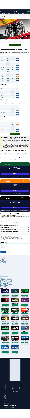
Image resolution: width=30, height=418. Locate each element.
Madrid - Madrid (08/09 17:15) (4, 286)
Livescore (20, 389)
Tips (14, 13)
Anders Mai (4, 138)
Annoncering (5, 397)
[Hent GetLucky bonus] (25, 328)
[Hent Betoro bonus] (5, 300)
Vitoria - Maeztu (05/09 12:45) (4, 283)
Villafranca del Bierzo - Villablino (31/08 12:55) (6, 279)
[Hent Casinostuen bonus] (25, 318)
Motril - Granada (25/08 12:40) (4, 274)
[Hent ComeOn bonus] (5, 328)
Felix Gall (1, 71)
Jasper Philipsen (2, 93)
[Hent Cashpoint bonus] (5, 318)
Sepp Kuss (2, 80)
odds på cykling (14, 159)
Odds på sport (5, 387)
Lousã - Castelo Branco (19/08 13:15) (4, 267)
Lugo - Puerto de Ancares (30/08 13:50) (5, 278)
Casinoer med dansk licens (15, 391)
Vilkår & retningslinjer (6, 398)
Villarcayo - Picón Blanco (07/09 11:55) (5, 285)
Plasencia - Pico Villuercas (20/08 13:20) (5, 268)
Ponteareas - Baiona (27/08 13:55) (4, 275)
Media (27, 13)
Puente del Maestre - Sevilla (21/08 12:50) (5, 269)
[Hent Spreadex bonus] (15, 338)
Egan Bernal (2, 69)
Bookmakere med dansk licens (14, 390)
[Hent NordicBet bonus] (5, 347)
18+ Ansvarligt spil (12, 407)
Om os (4, 396)
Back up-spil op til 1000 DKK (15, 202)
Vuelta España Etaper (3, 264)
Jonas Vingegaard (23, 52)
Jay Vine (1, 131)
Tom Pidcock (2, 97)
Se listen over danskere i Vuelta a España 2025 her (13, 222)
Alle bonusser (3, 355)
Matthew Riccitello (3, 112)
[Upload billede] (8, 252)
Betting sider (13, 386)
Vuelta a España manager (3, 262)
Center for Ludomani (6, 391)
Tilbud (12, 392)
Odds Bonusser (13, 387)
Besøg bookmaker (5, 295)
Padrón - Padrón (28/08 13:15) (4, 276)
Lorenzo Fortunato (2, 127)
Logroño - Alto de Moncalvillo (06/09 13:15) (5, 284)
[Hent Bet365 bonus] (15, 300)
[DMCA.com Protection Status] (7, 405)
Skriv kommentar (3, 251)
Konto (28, 11)
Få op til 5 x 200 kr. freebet (14, 185)
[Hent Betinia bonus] (15, 291)
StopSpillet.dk (24, 39)
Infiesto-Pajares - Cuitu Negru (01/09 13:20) (5, 280)
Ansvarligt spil (21, 391)
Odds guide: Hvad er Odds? (22, 390)
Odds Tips (5, 386)
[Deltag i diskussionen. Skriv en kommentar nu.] (15, 249)
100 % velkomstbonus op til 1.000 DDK (15, 168)
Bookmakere (3, 13)
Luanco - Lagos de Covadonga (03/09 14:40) (5, 281)
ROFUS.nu (15, 39)
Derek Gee (2, 65)
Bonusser (9, 13)
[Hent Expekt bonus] (15, 328)
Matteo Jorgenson (2, 74)
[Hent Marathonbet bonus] (25, 338)
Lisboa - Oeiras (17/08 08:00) (4, 265)
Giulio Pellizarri (2, 76)
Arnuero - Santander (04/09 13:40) (4, 282)
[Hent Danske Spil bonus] (15, 347)
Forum (23, 13)
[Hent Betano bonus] (25, 310)
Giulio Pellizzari (2, 110)
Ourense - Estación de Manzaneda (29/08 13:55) (6, 277)
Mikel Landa (2, 78)
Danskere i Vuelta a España (3, 260)
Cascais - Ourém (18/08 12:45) (4, 266)
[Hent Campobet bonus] (25, 291)
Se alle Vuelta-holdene (3, 261)
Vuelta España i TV (2, 259)
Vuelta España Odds (2, 258)
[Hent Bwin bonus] (15, 318)
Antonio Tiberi (2, 67)
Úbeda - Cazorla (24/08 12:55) (4, 273)
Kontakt (5, 395)
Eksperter (5, 389)
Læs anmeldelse (22, 164)
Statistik (20, 388)
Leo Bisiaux (2, 114)
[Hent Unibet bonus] (15, 310)
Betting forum (21, 386)
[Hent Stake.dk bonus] (5, 310)
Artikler (5, 388)
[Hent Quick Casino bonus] (5, 291)
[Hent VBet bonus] (25, 300)
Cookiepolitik (5, 400)
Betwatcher (20, 387)
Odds (18, 13)
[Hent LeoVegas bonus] (5, 338)
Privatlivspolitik (5, 399)
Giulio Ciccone (2, 63)
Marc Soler (2, 129)
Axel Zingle (2, 95)
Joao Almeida (2, 60)
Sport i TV (5, 390)
